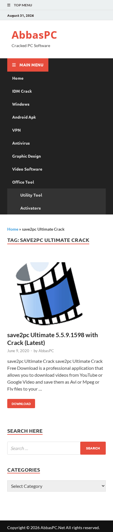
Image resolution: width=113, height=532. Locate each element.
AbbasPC (34, 35)
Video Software (27, 168)
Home (17, 78)
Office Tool (23, 181)
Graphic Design (26, 155)
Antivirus (21, 142)
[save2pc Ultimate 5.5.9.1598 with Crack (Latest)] (56, 293)
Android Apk (24, 117)
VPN (16, 129)
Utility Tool (31, 194)
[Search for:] (56, 448)
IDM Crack (22, 91)
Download (19, 402)
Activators (30, 207)
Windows (21, 104)
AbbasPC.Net (53, 527)
